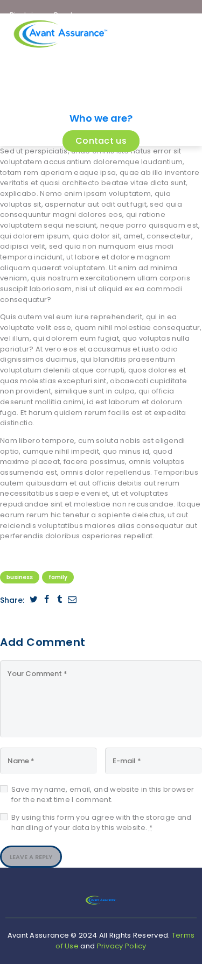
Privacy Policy (122, 946)
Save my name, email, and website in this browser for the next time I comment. (102, 794)
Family (57, 577)
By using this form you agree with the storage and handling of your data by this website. (101, 822)
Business (19, 577)
